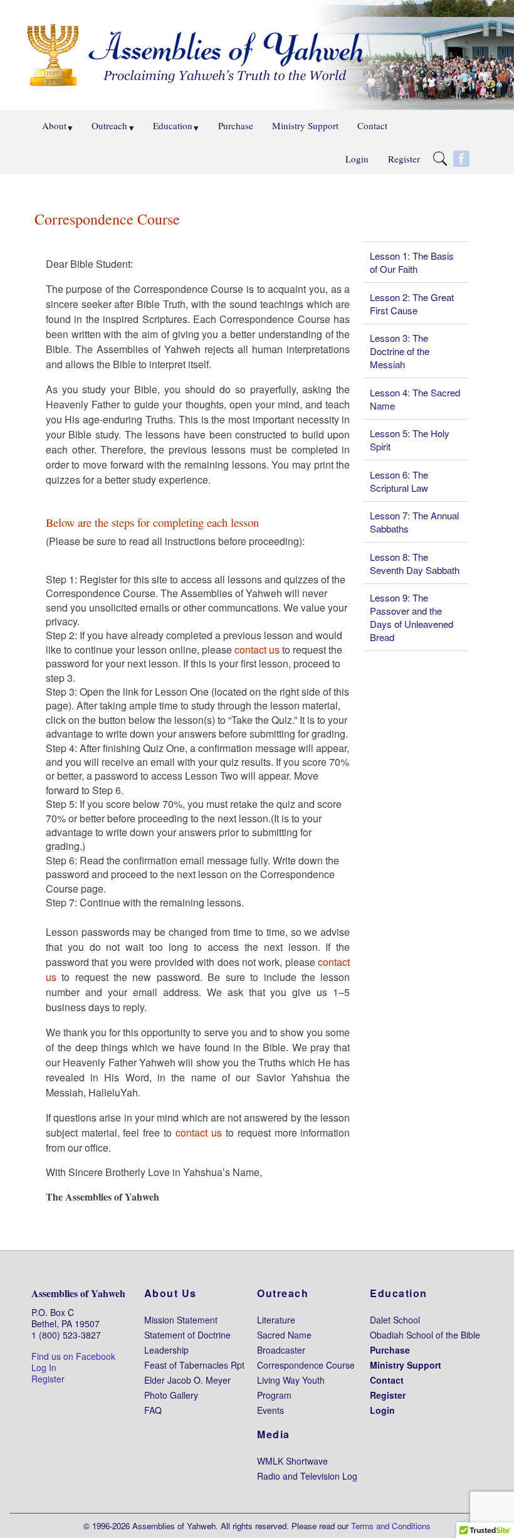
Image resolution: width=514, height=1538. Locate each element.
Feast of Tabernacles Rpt (194, 1365)
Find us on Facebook (73, 1356)
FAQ (153, 1410)
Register (404, 158)
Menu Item (443, 159)
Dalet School (395, 1319)
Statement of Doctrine (187, 1335)
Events (270, 1410)
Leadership (166, 1350)
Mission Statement (181, 1319)
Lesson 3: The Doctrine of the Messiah (399, 351)
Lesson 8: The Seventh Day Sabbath (414, 563)
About (54, 125)
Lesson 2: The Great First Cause (412, 303)
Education (172, 125)
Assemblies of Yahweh (78, 1293)
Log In (43, 1367)
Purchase (235, 125)
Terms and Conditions (391, 1526)
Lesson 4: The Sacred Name (415, 399)
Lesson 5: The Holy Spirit (409, 440)
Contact (372, 125)
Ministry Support (305, 125)
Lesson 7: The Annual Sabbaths (414, 522)
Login (357, 158)
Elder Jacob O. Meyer (187, 1380)
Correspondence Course (306, 1365)
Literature (276, 1319)
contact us (257, 649)
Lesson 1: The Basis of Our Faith (412, 262)
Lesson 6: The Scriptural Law (399, 481)
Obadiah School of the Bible (425, 1335)
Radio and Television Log (307, 1476)
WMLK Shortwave (292, 1461)
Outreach (109, 125)
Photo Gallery (171, 1395)
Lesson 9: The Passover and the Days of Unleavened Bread (411, 617)
